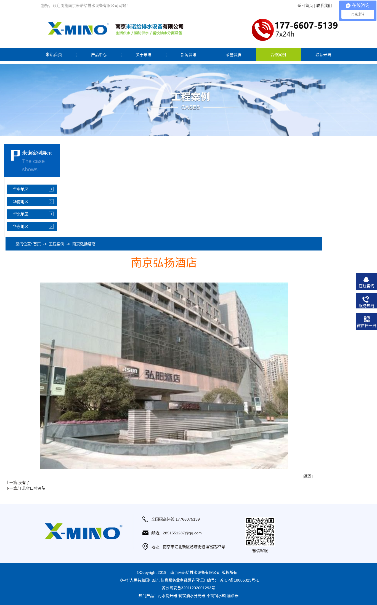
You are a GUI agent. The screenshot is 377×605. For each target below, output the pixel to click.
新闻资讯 (188, 54)
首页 (37, 244)
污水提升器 (167, 595)
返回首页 (305, 5)
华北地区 (20, 214)
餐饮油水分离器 (191, 595)
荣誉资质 (233, 54)
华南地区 (20, 201)
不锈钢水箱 (216, 595)
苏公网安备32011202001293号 (188, 588)
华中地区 (20, 189)
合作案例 (278, 54)
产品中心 (99, 54)
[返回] (308, 476)
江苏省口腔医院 (31, 488)
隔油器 (232, 595)
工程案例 (56, 244)
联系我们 (324, 5)
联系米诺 (323, 54)
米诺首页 (54, 54)
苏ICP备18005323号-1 (239, 580)
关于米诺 (143, 54)
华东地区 (20, 226)
